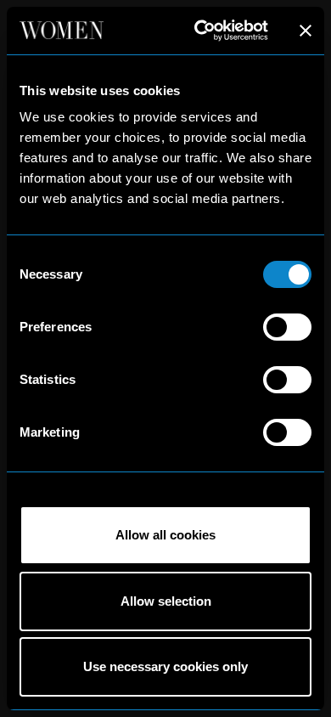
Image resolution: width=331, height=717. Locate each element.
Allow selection (166, 601)
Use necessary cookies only (165, 666)
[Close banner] (305, 31)
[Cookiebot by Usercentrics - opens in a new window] (200, 31)
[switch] (287, 327)
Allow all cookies (165, 535)
